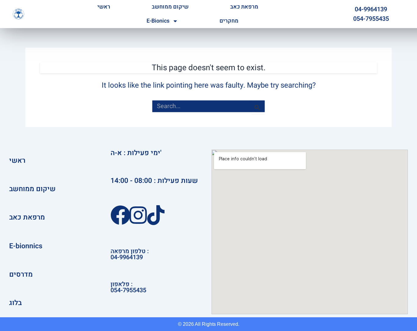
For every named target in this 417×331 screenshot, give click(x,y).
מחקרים (228, 21)
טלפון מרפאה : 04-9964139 (130, 254)
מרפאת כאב (244, 7)
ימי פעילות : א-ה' (136, 153)
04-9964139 (371, 9)
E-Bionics (158, 21)
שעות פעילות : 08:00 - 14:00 (154, 181)
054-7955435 (371, 18)
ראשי (103, 7)
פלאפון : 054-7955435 (128, 287)
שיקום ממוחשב (170, 7)
